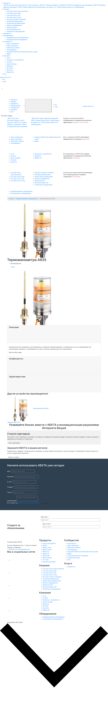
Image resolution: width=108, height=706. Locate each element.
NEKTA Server (47, 549)
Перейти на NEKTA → (16, 698)
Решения (6, 9)
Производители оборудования (17, 39)
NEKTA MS (46, 556)
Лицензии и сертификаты (15, 60)
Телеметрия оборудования (16, 31)
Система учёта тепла (14, 17)
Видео (9, 54)
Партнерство (71, 543)
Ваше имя (45, 517)
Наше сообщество (13, 43)
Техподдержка (12, 50)
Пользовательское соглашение (77, 556)
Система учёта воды (14, 13)
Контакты (10, 70)
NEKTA (45, 545)
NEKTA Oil (46, 553)
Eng (4, 81)
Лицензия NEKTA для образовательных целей (22, 52)
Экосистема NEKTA (49, 543)
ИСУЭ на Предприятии (14, 25)
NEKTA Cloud (47, 547)
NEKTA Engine (47, 558)
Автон (13, 267)
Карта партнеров (12, 45)
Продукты (6, 3)
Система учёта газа (13, 15)
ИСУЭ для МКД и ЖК (14, 29)
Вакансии (10, 66)
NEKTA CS (46, 551)
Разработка (7, 33)
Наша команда (12, 64)
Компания (6, 56)
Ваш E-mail (47, 524)
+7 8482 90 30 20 (13, 549)
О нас (8, 58)
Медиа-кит (10, 72)
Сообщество (7, 41)
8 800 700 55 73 (5, 77)
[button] (24, 105)
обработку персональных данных (29, 503)
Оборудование (8, 35)
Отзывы (9, 62)
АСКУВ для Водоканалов (15, 21)
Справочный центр (73, 558)
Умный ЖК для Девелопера (16, 23)
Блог (4, 74)
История (10, 68)
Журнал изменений (49, 562)
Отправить (44, 503)
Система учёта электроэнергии (17, 11)
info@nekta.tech (24, 549)
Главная (11, 198)
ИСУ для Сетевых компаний (16, 19)
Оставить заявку (6, 116)
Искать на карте (13, 457)
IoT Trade (46, 560)
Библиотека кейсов (13, 48)
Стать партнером (14, 443)
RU (4, 79)
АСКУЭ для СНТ (12, 27)
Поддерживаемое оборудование (18, 37)
